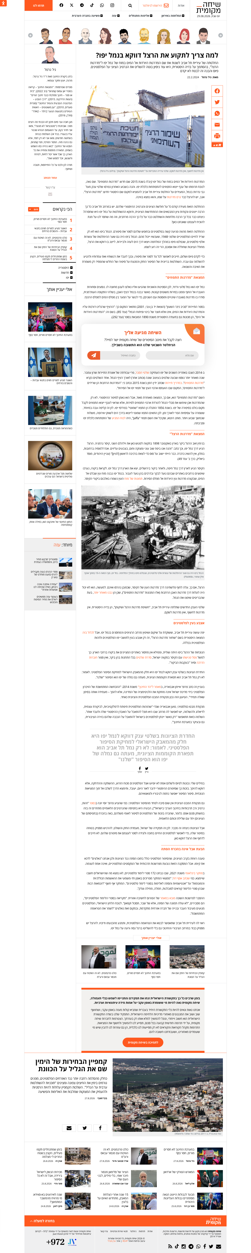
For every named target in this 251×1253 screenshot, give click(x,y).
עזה (114, 15)
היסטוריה (63, 268)
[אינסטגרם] (112, 5)
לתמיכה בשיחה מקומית (143, 1042)
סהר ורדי (58, 1183)
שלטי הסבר (142, 373)
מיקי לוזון (57, 1206)
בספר (92, 803)
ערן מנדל (112, 1241)
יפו (67, 277)
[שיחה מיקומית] (213, 1221)
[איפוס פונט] (217, 145)
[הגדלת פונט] (220, 145)
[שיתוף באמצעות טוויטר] (217, 102)
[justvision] (72, 1242)
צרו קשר (104, 1231)
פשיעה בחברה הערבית (86, 15)
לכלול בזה (88, 632)
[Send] (130, 5)
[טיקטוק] (92, 5)
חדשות (65, 272)
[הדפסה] (217, 135)
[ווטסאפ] (102, 5)
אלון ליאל (189, 1183)
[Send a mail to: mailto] (50, 194)
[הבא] (30, 35)
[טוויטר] (71, 5)
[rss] (170, 1246)
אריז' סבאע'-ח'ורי (120, 1161)
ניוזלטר (133, 1231)
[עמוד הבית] (208, 8)
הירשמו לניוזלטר (152, 5)
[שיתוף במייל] (69, 1128)
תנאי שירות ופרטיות (119, 1231)
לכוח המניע (119, 418)
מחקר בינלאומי (194, 873)
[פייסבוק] (61, 5)
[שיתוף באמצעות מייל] (217, 124)
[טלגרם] (82, 5)
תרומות (142, 1231)
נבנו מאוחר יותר (103, 592)
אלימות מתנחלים (139, 15)
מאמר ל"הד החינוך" (149, 687)
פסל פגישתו (190, 657)
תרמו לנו (38, 5)
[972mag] (55, 1242)
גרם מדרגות (174, 197)
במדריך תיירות (173, 383)
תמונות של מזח (133, 479)
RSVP (125, 1241)
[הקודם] (220, 35)
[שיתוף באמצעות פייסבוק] (217, 91)
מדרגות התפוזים (193, 383)
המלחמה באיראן (172, 15)
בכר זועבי (102, 1098)
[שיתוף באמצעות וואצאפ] (217, 113)
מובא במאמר (167, 898)
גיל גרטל (206, 77)
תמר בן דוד (189, 1206)
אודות (181, 5)
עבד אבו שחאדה (120, 1183)
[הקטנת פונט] (214, 145)
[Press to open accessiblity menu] (3, 3)
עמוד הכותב (50, 177)
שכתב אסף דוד (181, 878)
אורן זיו (58, 1161)
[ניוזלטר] (218, 1246)
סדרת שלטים (143, 657)
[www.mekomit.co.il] (65, 562)
